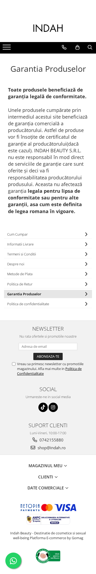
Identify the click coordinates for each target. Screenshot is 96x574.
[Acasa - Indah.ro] (48, 28)
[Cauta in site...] (90, 47)
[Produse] (7, 49)
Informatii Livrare (20, 244)
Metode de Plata (20, 273)
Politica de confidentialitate (28, 303)
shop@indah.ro (51, 447)
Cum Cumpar (17, 234)
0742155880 (50, 440)
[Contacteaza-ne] (64, 47)
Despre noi (15, 264)
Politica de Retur (20, 284)
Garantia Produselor (24, 294)
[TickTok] (43, 407)
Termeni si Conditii (21, 254)
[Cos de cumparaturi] (77, 47)
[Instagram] (53, 407)
